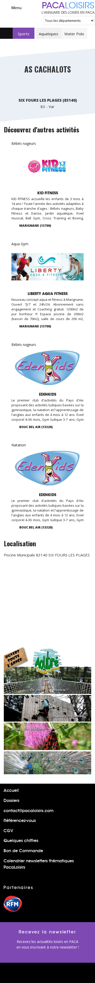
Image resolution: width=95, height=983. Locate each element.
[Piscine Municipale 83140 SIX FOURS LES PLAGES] (25, 87)
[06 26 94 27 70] (40, 87)
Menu (16, 8)
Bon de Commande (23, 850)
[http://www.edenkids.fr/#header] (81, 427)
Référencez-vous (20, 820)
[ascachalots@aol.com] (70, 87)
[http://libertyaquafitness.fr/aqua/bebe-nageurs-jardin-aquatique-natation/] (81, 226)
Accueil (11, 790)
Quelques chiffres (21, 840)
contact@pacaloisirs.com (28, 810)
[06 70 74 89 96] (64, 226)
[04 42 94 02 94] (64, 427)
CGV (8, 830)
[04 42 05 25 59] (64, 327)
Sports (23, 33)
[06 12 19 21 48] (55, 87)
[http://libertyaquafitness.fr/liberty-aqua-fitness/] (81, 327)
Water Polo (74, 33)
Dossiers (11, 800)
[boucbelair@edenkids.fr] (72, 427)
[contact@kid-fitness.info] (72, 226)
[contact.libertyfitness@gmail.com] (72, 327)
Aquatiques (48, 33)
